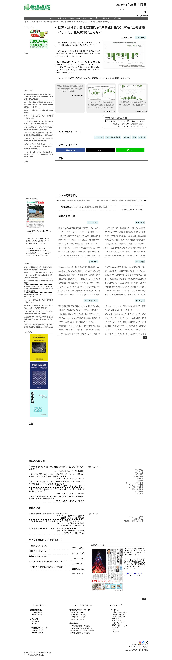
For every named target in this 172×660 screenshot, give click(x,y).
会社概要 (106, 18)
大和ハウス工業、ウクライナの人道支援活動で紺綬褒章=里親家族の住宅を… (86, 240)
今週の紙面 (62, 18)
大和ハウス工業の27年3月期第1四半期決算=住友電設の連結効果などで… (84, 236)
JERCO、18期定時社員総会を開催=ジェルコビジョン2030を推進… (129, 295)
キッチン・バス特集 (136, 485)
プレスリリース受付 (118, 622)
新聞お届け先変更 (119, 614)
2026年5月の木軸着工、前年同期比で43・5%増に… (77, 322)
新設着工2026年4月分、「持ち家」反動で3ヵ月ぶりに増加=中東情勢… (84, 330)
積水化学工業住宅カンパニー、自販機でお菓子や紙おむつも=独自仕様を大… (133, 326)
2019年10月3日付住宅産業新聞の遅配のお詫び (46, 567)
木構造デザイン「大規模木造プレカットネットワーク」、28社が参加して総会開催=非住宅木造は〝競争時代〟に (38, 146)
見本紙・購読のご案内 (78, 18)
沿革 (114, 629)
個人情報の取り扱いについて (140, 644)
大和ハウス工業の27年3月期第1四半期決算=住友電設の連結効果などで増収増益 (38, 128)
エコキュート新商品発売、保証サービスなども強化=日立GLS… (81, 271)
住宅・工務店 (30, 22)
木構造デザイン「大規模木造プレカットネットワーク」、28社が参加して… (86, 244)
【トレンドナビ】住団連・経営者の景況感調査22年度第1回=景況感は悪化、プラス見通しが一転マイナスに (101, 104)
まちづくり (140, 301)
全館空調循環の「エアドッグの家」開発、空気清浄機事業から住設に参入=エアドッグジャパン (38, 319)
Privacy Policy (128, 650)
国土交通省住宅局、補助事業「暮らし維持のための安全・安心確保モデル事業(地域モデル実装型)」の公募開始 (38, 104)
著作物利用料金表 (37, 630)
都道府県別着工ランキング (133, 521)
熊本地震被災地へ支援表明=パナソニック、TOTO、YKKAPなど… (82, 283)
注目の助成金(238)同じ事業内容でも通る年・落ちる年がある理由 (52, 528)
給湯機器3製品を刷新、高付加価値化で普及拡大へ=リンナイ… (81, 291)
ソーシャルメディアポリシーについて (137, 646)
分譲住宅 (126, 137)
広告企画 (140, 481)
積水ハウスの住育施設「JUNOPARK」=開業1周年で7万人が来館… (82, 252)
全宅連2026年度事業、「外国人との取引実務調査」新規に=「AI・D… (130, 291)
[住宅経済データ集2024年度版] (38, 347)
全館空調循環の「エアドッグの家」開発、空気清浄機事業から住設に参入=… (86, 275)
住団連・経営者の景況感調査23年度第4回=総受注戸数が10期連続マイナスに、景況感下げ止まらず (75, 22)
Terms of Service (139, 650)
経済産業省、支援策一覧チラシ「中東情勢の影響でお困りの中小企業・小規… (133, 240)
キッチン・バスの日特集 (134, 483)
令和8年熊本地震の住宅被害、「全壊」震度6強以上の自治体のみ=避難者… (132, 236)
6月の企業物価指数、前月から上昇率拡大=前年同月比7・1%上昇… (82, 314)
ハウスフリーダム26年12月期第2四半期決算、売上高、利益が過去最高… (84, 256)
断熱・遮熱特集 (137, 489)
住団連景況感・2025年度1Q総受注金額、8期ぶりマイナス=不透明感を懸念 (132, 104)
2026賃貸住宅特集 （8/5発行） (81, 626)
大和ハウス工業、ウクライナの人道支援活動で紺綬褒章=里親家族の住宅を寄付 (38, 139)
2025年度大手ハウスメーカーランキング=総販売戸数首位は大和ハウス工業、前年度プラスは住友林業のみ (38, 288)
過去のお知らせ (77, 573)
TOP (144, 337)
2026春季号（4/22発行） (79, 614)
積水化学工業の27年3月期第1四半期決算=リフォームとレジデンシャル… (84, 228)
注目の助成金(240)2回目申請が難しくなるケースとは (48, 514)
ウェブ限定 (139, 470)
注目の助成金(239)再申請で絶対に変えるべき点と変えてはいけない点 (54, 521)
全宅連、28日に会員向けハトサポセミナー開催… (123, 310)
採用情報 (116, 631)
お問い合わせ (117, 18)
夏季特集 (140, 478)
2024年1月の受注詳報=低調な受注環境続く (75, 200)
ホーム (52, 18)
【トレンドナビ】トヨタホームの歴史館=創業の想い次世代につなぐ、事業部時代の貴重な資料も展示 (38, 154)
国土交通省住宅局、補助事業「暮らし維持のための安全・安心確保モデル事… (133, 228)
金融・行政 (140, 223)
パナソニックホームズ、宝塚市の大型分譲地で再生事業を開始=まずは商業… (133, 306)
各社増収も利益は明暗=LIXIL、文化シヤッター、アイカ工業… (81, 279)
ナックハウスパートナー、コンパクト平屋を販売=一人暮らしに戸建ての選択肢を (38, 122)
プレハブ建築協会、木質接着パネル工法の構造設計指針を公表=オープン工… (133, 279)
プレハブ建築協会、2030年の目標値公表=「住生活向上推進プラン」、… (131, 271)
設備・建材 (93, 262)
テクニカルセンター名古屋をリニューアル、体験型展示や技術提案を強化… (85, 287)
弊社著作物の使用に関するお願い (97, 207)
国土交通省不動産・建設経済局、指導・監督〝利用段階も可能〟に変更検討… (133, 244)
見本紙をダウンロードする (133, 573)
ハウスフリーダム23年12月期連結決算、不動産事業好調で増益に (119, 200)
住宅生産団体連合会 (113, 137)
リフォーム (99, 137)
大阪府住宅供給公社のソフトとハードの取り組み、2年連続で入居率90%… (132, 318)
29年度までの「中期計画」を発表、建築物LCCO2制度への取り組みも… (131, 287)
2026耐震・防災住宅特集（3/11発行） (83, 630)
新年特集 (140, 493)
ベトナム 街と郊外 (136, 517)
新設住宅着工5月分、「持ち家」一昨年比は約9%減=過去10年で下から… (84, 326)
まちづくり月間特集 (77, 478)
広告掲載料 (35, 621)
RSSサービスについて (119, 626)
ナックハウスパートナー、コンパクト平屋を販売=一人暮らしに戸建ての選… (86, 232)
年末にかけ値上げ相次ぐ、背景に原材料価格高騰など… (78, 267)
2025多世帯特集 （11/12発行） (81, 633)
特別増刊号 (80, 471)
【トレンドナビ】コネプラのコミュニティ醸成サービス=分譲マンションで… (133, 330)
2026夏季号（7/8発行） (78, 612)
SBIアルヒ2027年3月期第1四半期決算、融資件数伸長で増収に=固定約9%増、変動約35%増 (38, 133)
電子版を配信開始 (119, 616)
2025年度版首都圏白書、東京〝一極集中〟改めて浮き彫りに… (127, 256)
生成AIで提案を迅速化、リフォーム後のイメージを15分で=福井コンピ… (84, 295)
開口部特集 (139, 491)
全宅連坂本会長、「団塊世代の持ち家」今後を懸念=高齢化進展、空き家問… (133, 283)
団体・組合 (140, 262)
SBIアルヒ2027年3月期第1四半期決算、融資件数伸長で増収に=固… (129, 232)
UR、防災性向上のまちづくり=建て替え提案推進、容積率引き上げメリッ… (132, 314)
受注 (134, 137)
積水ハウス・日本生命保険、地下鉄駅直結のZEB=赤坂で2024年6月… (130, 334)
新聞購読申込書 (37, 612)
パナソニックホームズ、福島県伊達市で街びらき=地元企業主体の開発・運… (133, 322)
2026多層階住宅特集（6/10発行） (81, 628)
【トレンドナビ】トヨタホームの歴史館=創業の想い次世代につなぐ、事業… (86, 248)
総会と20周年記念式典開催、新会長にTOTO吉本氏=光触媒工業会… (129, 275)
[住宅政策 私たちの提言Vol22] (38, 375)
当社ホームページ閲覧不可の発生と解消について (46, 561)
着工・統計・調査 (91, 301)
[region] (101, 175)
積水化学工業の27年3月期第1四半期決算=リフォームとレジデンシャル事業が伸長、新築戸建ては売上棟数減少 (38, 96)
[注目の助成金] (38, 33)
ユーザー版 (72, 471)
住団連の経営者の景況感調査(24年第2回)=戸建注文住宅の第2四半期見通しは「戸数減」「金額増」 (70, 88)
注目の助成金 (79, 518)
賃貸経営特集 (138, 476)
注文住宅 (142, 137)
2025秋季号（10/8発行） (79, 619)
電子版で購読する (137, 126)
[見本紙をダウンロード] (107, 590)
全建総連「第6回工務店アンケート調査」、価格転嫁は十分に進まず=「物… (86, 310)
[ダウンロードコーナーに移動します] (35, 227)
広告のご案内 (116, 620)
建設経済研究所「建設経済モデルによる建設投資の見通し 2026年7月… (84, 306)
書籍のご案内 (94, 18)
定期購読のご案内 (137, 124)
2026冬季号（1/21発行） (79, 617)
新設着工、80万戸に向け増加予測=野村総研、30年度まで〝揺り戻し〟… (84, 318)
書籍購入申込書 (37, 614)
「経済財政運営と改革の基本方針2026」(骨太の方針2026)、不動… (129, 252)
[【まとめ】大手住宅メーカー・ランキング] (38, 43)
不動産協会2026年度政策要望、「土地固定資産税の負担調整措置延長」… (131, 267)
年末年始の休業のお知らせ (38, 556)
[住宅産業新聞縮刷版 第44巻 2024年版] (38, 403)
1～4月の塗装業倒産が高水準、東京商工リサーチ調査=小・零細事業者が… (85, 334)
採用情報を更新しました (38, 546)
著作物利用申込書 (37, 632)
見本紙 (34, 623)
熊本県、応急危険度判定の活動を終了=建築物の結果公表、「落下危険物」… (133, 248)
